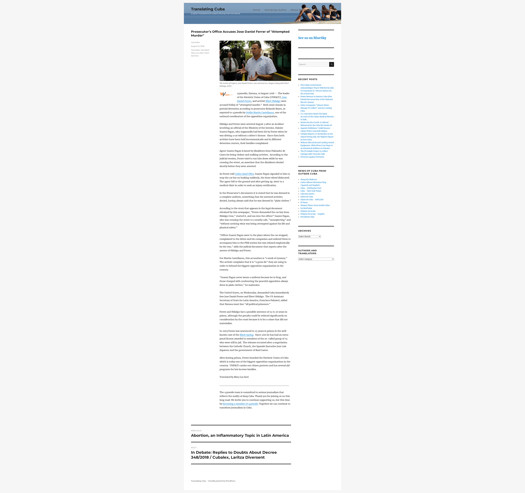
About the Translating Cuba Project (312, 9)
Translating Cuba (208, 9)
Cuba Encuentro (307, 194)
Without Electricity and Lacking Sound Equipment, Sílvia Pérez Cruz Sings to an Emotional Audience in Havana (317, 145)
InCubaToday (306, 208)
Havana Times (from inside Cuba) (315, 205)
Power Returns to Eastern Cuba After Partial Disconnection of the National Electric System (317, 99)
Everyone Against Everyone (312, 157)
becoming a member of (240, 403)
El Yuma (304, 202)
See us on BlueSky (312, 38)
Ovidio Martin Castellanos (260, 112)
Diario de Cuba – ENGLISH (312, 199)
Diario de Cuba (307, 197)
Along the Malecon (309, 179)
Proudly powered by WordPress (221, 481)
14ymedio (195, 42)
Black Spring (246, 334)
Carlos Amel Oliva (244, 173)
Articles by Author (276, 9)
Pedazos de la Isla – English (313, 214)
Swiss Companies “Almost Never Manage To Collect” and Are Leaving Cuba (316, 108)
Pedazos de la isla (308, 211)
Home (256, 9)
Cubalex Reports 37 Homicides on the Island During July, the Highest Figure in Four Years (317, 137)
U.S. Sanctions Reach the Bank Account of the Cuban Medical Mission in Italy (317, 117)
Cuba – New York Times (311, 191)
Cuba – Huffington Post (311, 188)
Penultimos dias (307, 217)
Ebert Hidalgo (273, 101)
